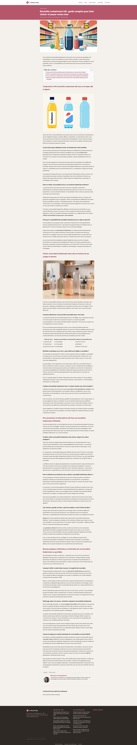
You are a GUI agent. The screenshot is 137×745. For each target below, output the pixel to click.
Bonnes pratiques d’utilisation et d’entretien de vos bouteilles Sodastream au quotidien (67, 78)
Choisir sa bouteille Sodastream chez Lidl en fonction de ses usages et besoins (67, 74)
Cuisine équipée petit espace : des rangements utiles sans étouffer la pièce (61, 714)
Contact (80, 744)
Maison (81, 2)
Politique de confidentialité (70, 744)
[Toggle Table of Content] (91, 70)
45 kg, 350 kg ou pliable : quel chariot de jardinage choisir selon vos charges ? (61, 722)
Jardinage (100, 2)
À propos (45, 672)
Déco (86, 2)
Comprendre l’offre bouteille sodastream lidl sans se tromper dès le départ (66, 72)
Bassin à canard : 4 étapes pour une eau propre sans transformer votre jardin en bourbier (81, 731)
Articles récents (52, 672)
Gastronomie (92, 2)
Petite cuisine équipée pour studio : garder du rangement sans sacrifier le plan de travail (61, 727)
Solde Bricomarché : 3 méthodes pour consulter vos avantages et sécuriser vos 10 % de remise (81, 722)
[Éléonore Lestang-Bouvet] (46, 683)
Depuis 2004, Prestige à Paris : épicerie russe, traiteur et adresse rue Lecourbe (62, 732)
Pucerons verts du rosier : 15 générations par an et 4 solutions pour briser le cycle (82, 717)
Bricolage (107, 2)
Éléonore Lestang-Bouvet (59, 675)
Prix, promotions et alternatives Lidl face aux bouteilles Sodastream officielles (67, 75)
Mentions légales (59, 744)
